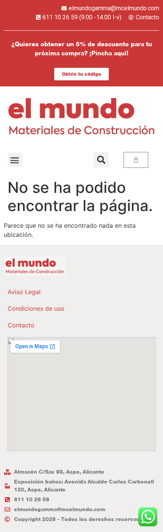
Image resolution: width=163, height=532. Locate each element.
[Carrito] (136, 160)
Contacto (21, 325)
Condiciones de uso (36, 308)
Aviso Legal (24, 292)
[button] (15, 160)
